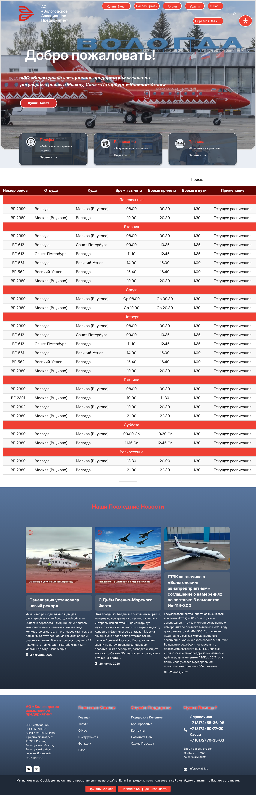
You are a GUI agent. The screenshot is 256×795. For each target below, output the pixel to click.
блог (81, 750)
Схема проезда (142, 743)
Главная (84, 717)
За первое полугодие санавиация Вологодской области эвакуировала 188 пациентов (195, 585)
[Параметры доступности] (245, 21)
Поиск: (197, 179)
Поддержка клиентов (147, 717)
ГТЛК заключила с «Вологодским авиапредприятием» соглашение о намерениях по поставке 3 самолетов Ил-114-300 (126, 591)
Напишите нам (141, 737)
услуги (83, 724)
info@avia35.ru (199, 768)
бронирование (141, 724)
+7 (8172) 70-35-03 (207, 740)
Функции (84, 743)
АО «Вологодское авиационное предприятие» (54, 14)
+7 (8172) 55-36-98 (207, 723)
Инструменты (88, 737)
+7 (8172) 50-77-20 (206, 728)
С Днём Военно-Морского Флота (56, 602)
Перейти (46, 157)
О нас (82, 730)
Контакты (138, 730)
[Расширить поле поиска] (234, 13)
